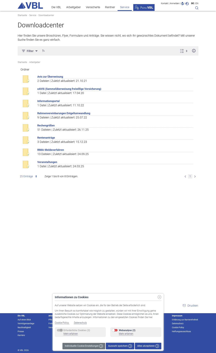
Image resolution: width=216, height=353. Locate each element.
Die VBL (56, 7)
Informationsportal (48, 101)
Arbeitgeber (73, 7)
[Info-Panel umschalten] (193, 50)
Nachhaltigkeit (24, 327)
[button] (43, 50)
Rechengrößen (46, 125)
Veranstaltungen (47, 162)
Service (124, 7)
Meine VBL (144, 7)
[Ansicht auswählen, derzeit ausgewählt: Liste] (185, 50)
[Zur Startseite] (30, 5)
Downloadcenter (46, 15)
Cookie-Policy (62, 322)
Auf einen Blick (24, 319)
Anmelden (174, 3)
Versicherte (93, 7)
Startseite (22, 15)
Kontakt (164, 3)
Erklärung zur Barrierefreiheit (185, 319)
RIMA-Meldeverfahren (50, 149)
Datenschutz (80, 322)
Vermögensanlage (26, 323)
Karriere (21, 335)
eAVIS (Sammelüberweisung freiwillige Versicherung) (69, 88)
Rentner (110, 7)
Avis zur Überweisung (50, 76)
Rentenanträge (46, 137)
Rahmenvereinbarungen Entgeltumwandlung (63, 113)
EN (196, 3)
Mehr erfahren (70, 333)
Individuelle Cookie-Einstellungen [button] (82, 345)
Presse (21, 331)
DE (192, 3)
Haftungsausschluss (181, 331)
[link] (185, 176)
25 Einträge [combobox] (26, 176)
